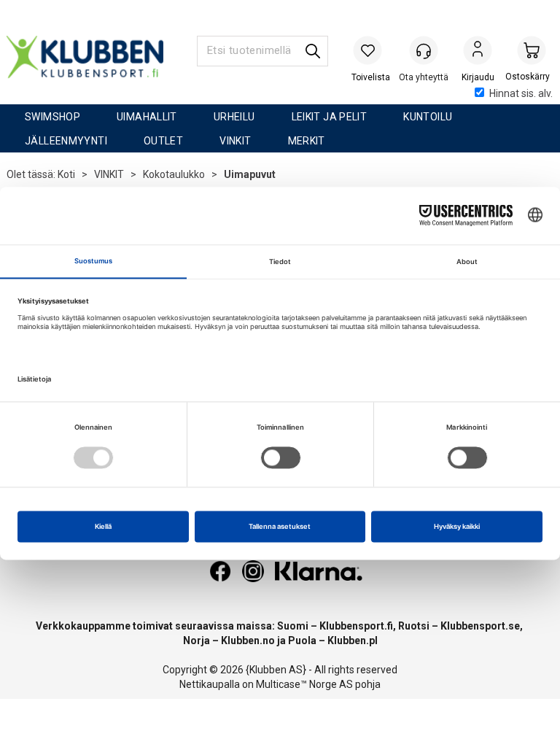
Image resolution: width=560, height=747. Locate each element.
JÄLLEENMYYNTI (66, 141)
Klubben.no (248, 640)
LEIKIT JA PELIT (330, 117)
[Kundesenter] (423, 50)
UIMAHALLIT (147, 117)
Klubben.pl (352, 640)
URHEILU (234, 117)
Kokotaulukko (174, 174)
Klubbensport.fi (356, 626)
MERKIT (306, 141)
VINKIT (235, 141)
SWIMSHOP (52, 117)
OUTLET (163, 141)
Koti (66, 174)
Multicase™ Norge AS (304, 684)
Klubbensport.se (480, 626)
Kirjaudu (477, 51)
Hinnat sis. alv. (521, 93)
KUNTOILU (427, 117)
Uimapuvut (250, 174)
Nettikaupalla (209, 684)
